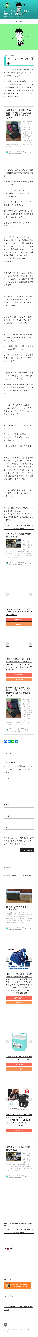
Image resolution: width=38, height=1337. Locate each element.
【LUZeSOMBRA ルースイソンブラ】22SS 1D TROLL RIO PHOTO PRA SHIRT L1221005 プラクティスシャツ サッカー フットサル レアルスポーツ (19, 664)
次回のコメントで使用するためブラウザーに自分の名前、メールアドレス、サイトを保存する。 (19, 841)
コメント (8, 778)
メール (7, 816)
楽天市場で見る (19, 619)
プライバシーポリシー (10, 1329)
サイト (6, 827)
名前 (6, 805)
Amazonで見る (19, 624)
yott (16, 55)
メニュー (20, 21)
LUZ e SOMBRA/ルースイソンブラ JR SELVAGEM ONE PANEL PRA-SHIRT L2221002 (19, 612)
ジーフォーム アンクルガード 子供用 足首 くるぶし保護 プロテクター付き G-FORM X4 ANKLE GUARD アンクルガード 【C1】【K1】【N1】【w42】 (19, 1120)
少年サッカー (9, 753)
